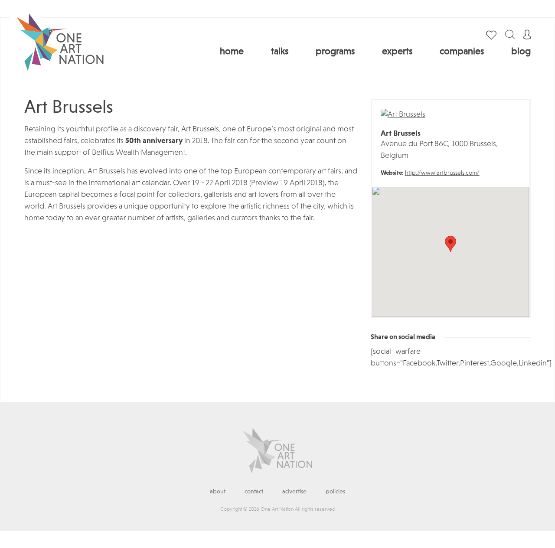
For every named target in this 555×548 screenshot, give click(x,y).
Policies (335, 492)
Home (232, 51)
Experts (397, 51)
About (217, 492)
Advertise (294, 492)
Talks (279, 51)
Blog (521, 51)
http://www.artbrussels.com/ (442, 173)
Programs (335, 51)
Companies (462, 51)
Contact (254, 492)
